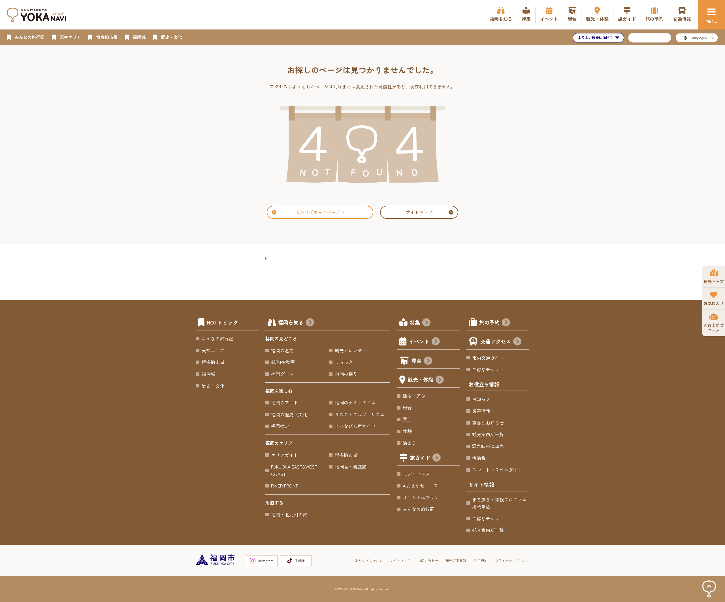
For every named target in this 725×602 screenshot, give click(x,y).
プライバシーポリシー (512, 560)
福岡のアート (284, 402)
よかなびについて (368, 560)
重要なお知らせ (488, 422)
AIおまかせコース (420, 485)
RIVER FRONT (284, 485)
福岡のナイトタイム (355, 402)
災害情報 (481, 410)
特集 (415, 322)
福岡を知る (291, 322)
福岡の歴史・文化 (289, 414)
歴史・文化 (213, 385)
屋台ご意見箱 (456, 560)
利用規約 (480, 560)
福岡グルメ (282, 373)
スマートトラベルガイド (497, 469)
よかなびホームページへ (320, 212)
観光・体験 (420, 379)
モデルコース (416, 473)
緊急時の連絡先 (488, 446)
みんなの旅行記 (217, 338)
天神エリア (213, 350)
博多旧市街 (213, 362)
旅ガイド (420, 457)
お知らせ (481, 399)
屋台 (416, 360)
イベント (419, 341)
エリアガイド (284, 455)
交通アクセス (495, 341)
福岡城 (208, 373)
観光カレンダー (350, 350)
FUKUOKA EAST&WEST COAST (294, 470)
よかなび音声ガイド (355, 426)
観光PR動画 (283, 362)
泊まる (409, 443)
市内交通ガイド (488, 357)
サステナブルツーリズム (360, 414)
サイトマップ (419, 212)
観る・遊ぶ (414, 395)
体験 (407, 431)
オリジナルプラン (421, 497)
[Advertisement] (366, 274)
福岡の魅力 (282, 350)
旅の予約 (489, 322)
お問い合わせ (428, 560)
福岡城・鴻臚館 (350, 466)
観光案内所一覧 (488, 434)
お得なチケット (488, 369)
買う (407, 419)
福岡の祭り (346, 373)
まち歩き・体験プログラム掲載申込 (499, 503)
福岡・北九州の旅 (289, 514)
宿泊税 (479, 458)
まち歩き (344, 362)
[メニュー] (711, 14)
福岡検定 (280, 426)
